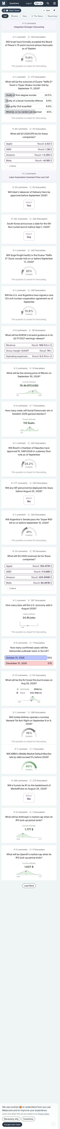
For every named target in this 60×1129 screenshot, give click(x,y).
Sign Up (38, 3)
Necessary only (11, 1119)
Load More (29, 892)
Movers (14, 16)
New (25, 16)
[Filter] (54, 10)
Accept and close (12, 1124)
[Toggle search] (48, 3)
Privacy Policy (43, 1114)
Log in (29, 3)
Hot (5, 16)
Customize (28, 1119)
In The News (37, 16)
